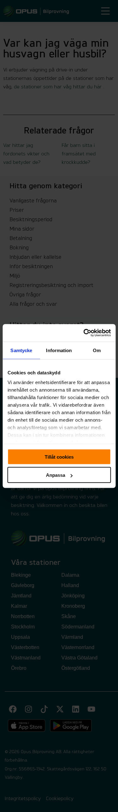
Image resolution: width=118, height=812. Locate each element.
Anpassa (55, 475)
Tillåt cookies (59, 456)
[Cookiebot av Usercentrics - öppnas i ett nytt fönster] (84, 333)
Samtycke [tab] (21, 350)
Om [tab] (97, 350)
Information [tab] (59, 350)
